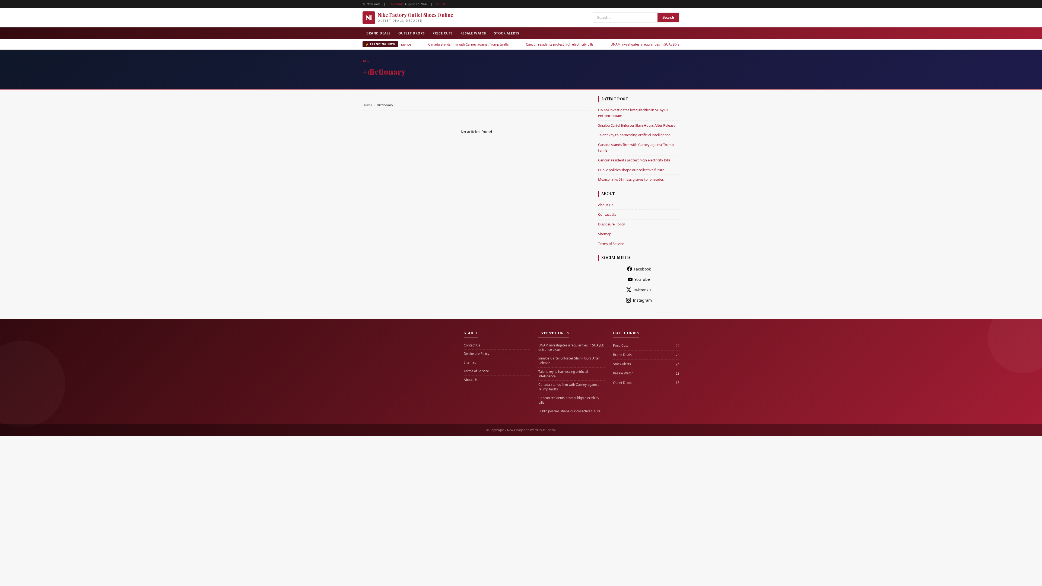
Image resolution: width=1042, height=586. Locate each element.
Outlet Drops (411, 33)
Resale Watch (473, 33)
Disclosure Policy (611, 224)
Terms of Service (611, 243)
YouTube (642, 279)
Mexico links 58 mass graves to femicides (631, 179)
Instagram (642, 300)
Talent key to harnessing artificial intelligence (634, 134)
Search (668, 17)
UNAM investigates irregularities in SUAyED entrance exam (629, 44)
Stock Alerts (506, 33)
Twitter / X (642, 289)
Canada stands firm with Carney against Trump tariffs (441, 44)
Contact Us (607, 214)
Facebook (642, 269)
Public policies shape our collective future (631, 169)
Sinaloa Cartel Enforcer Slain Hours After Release (636, 125)
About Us (605, 204)
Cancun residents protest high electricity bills (533, 44)
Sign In (441, 4)
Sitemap (604, 233)
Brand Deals (378, 33)
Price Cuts (443, 33)
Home (367, 105)
